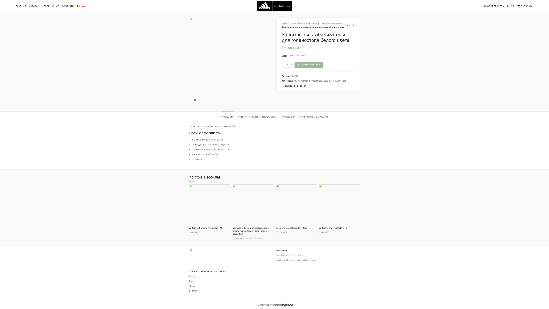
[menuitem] (78, 6)
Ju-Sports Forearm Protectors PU (205, 228)
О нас (192, 286)
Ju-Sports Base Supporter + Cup (291, 228)
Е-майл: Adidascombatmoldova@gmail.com (295, 260)
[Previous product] (347, 25)
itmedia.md (287, 305)
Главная (286, 24)
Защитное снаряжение (332, 24)
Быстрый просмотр (227, 189)
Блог (191, 281)
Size (284, 56)
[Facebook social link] (297, 86)
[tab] (227, 115)
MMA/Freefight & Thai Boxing (305, 24)
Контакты (193, 291)
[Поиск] (513, 6)
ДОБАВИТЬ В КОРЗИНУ (308, 65)
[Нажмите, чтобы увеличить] (195, 100)
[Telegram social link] (305, 86)
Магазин (193, 276)
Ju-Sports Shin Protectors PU (333, 228)
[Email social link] (301, 86)
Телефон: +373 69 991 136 (288, 255)
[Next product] (353, 25)
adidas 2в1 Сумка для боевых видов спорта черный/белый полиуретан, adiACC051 (251, 231)
